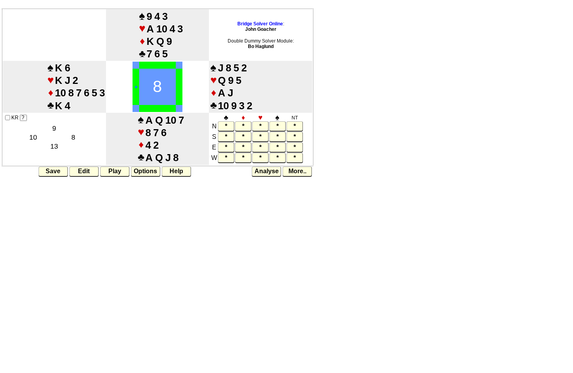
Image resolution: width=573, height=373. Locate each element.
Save (53, 171)
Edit (84, 171)
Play (114, 171)
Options (145, 171)
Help (176, 171)
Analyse (267, 171)
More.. (297, 171)
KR (14, 118)
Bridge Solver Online (260, 24)
